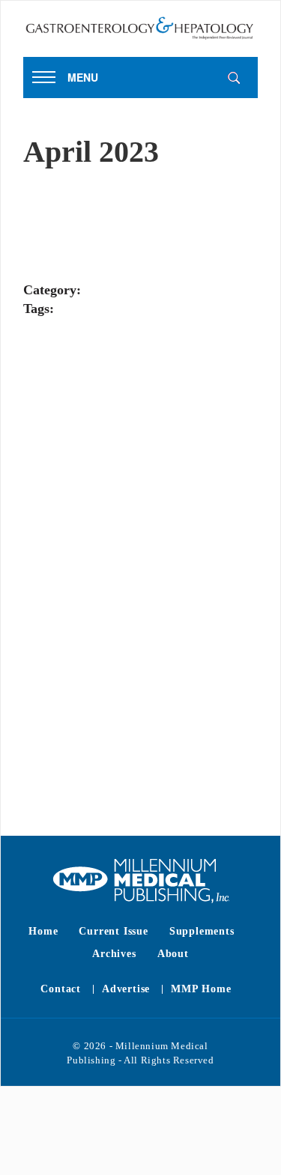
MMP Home (201, 989)
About (173, 953)
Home (43, 931)
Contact (60, 989)
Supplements (202, 931)
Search (234, 78)
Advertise (126, 989)
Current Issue (113, 931)
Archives (114, 953)
